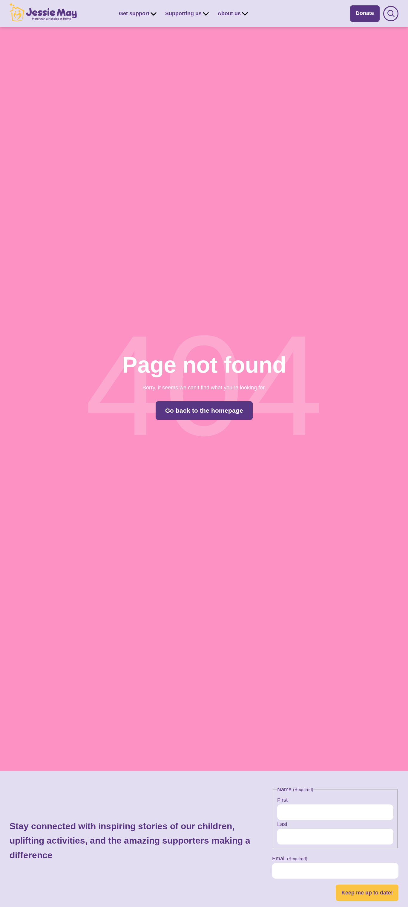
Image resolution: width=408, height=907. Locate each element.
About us (229, 13)
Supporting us (183, 13)
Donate (365, 13)
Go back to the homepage (204, 410)
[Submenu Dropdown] (153, 13)
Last (282, 824)
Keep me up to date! (367, 893)
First (282, 800)
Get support (134, 13)
